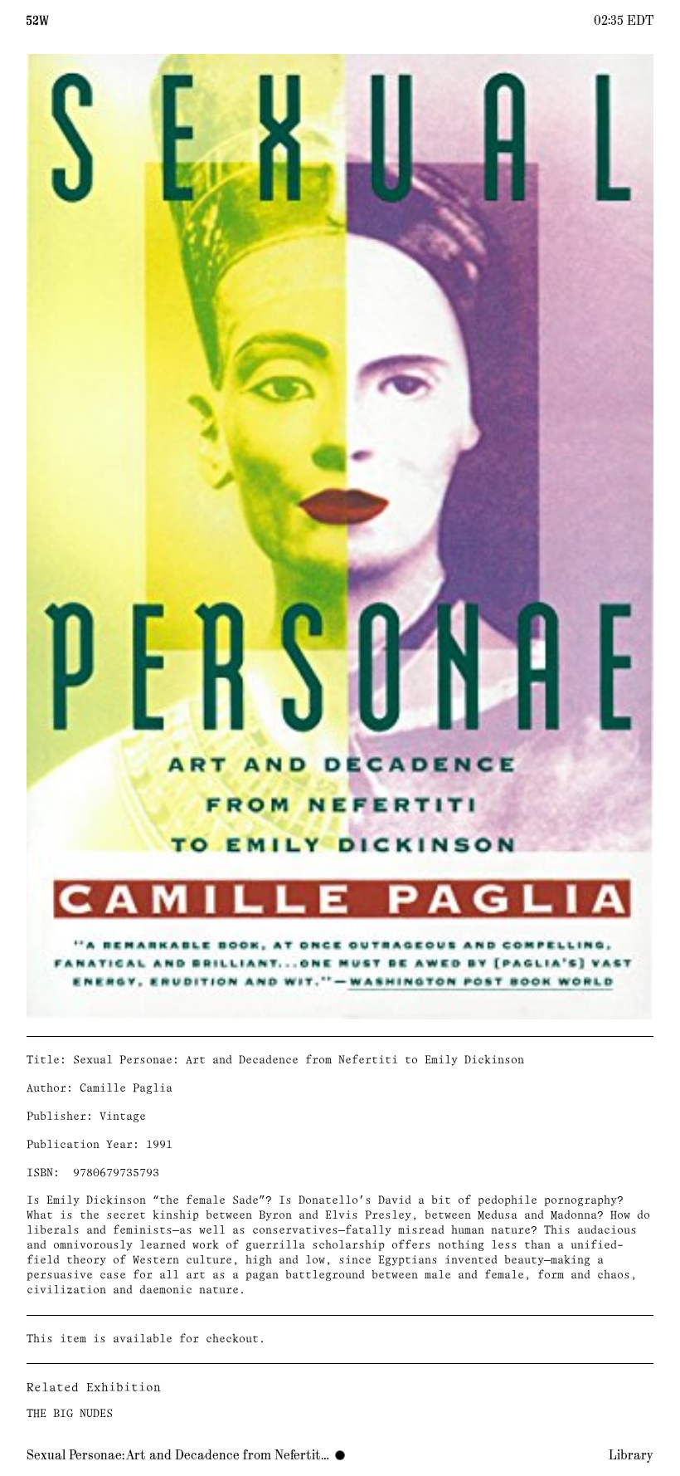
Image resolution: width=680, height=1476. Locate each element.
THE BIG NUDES (70, 1414)
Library (631, 1455)
